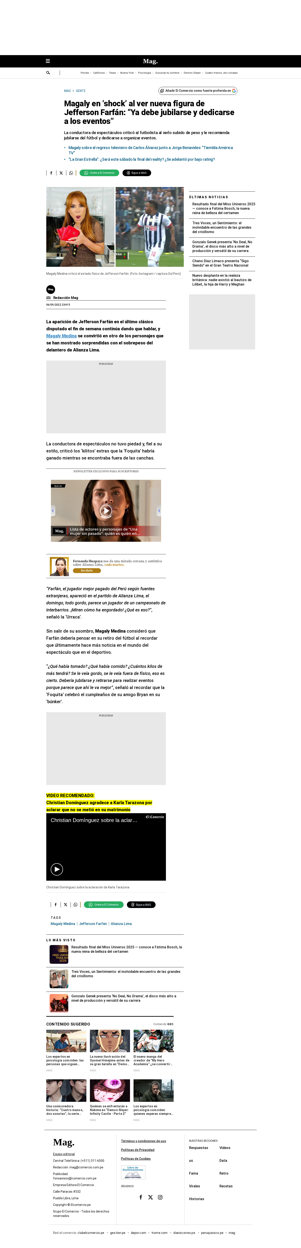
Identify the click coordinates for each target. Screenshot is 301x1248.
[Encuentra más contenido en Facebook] (51, 173)
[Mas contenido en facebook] (141, 1197)
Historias (196, 1199)
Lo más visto (61, 940)
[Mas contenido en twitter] (150, 1197)
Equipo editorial (64, 1154)
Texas (112, 73)
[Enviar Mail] (49, 298)
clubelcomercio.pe (91, 1233)
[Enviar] (48, 73)
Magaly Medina (63, 924)
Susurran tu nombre (167, 73)
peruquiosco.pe (212, 1233)
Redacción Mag (65, 298)
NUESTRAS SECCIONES (203, 1140)
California (99, 73)
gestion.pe (118, 1233)
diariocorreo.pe (184, 1233)
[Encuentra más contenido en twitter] (61, 173)
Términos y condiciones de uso (143, 1141)
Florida (85, 73)
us (191, 1160)
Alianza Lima (121, 924)
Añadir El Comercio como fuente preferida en (198, 90)
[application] (106, 846)
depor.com (138, 1233)
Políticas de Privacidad (137, 1150)
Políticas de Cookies (136, 1158)
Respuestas (198, 1148)
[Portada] (63, 1150)
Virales (194, 1186)
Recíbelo (87, 570)
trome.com (159, 1233)
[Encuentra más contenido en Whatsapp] (71, 173)
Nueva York (127, 73)
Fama (193, 1173)
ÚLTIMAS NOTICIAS (209, 197)
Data (223, 1160)
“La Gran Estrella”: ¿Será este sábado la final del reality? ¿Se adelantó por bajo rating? (142, 159)
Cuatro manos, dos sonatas (221, 73)
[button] (57, 869)
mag (232, 1233)
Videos (224, 1148)
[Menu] (50, 61)
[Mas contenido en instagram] (160, 1197)
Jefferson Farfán (93, 924)
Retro (224, 1173)
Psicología (144, 73)
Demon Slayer (192, 73)
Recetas (226, 1186)
